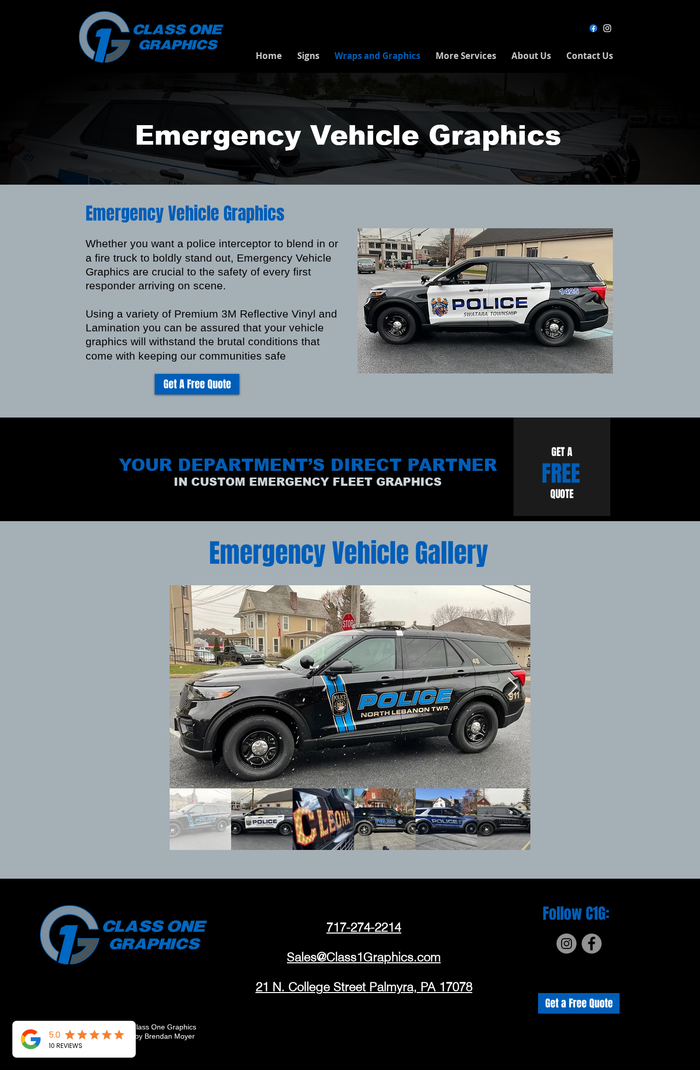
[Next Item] (513, 687)
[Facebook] (593, 28)
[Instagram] (607, 28)
